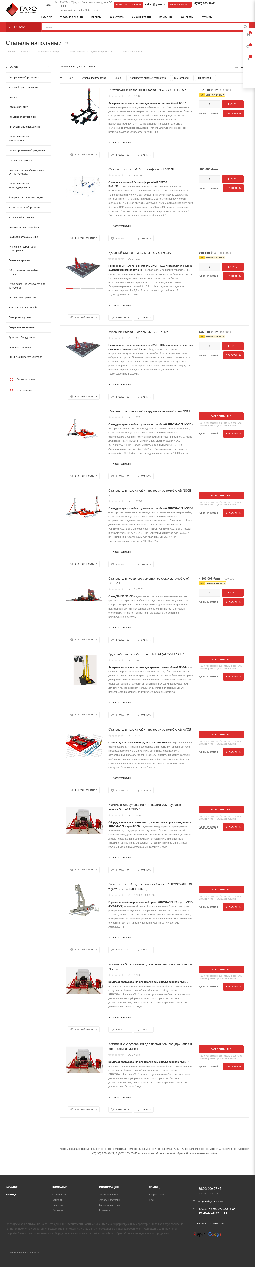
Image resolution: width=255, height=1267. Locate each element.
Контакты (57, 1199)
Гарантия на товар (109, 1205)
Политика (104, 1210)
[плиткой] (236, 67)
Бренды (11, 1194)
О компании (59, 1194)
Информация (109, 1187)
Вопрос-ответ (156, 1194)
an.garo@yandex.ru (210, 1201)
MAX (230, 4)
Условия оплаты (108, 1194)
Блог (151, 1199)
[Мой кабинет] (248, 17)
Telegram (222, 4)
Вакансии (57, 1210)
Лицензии (57, 1205)
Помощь (155, 1187)
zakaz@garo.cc (155, 4)
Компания (59, 1187)
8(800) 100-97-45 (204, 3)
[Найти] (245, 26)
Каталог (12, 1187)
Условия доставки (109, 1199)
